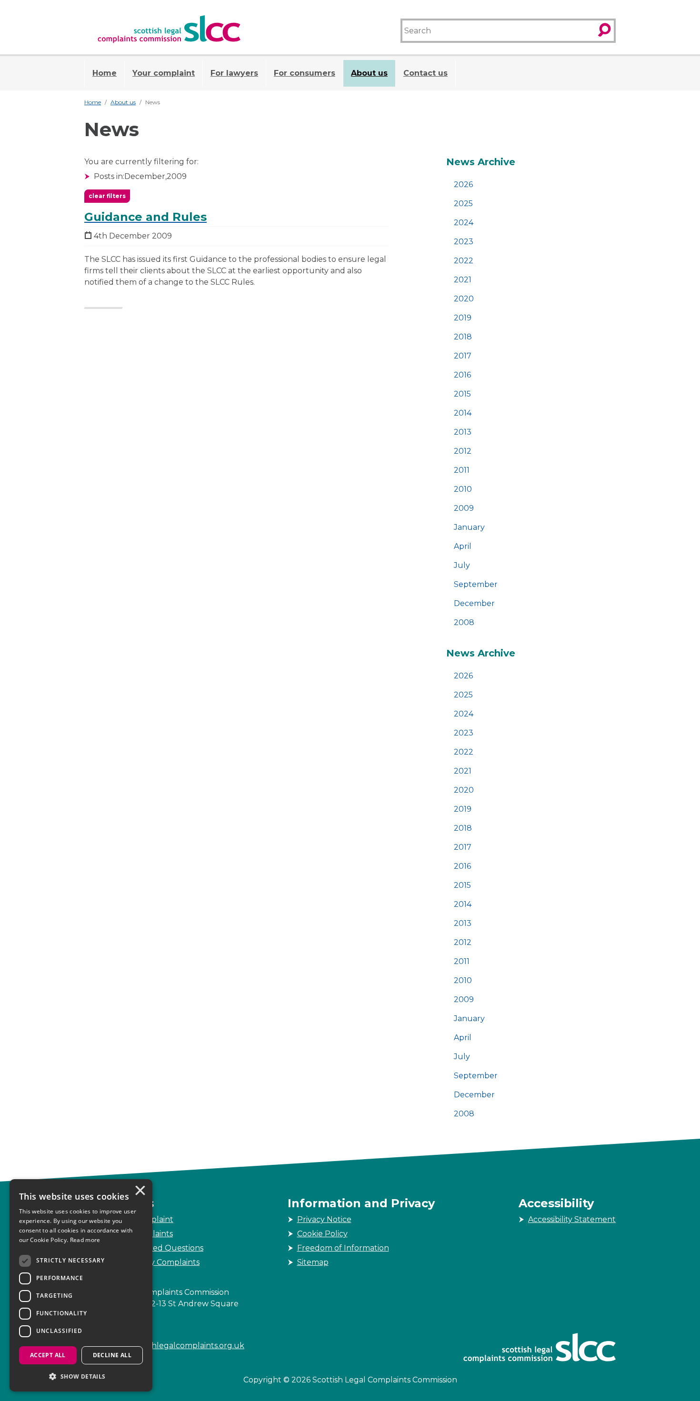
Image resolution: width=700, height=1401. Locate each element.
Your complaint (163, 73)
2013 (462, 432)
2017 (462, 355)
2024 (463, 222)
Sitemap (313, 1262)
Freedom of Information (343, 1247)
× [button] (139, 1191)
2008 (464, 622)
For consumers (304, 73)
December (474, 603)
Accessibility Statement (572, 1219)
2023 (463, 241)
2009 (464, 508)
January (469, 527)
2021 (462, 279)
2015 (462, 393)
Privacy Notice (324, 1219)
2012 (462, 451)
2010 (463, 489)
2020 (464, 298)
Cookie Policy (322, 1233)
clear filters (107, 195)
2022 (463, 260)
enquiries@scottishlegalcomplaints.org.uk (164, 1345)
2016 (462, 374)
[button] (81, 1376)
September (476, 584)
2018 (463, 336)
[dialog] (81, 1285)
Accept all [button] (48, 1355)
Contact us (425, 73)
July (462, 565)
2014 (462, 412)
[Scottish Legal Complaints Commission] (169, 29)
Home (104, 73)
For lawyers (234, 73)
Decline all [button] (112, 1355)
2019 (462, 317)
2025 (463, 203)
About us (369, 73)
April (462, 546)
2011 (462, 470)
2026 (463, 184)
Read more (85, 1240)
